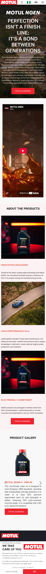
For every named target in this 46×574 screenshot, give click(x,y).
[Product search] (22, 2)
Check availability (23, 91)
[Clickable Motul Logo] (8, 2)
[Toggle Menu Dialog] (42, 2)
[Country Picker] (29, 2)
